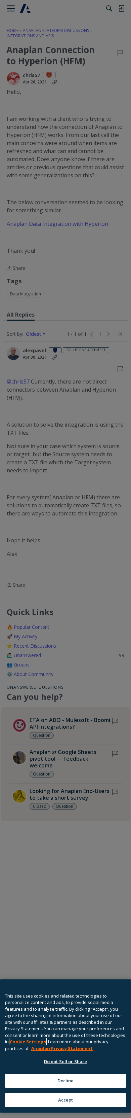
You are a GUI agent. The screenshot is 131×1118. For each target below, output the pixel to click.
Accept (65, 1100)
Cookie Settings (28, 1042)
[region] (65, 1046)
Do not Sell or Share (65, 1061)
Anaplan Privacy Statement (62, 1048)
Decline (65, 1081)
